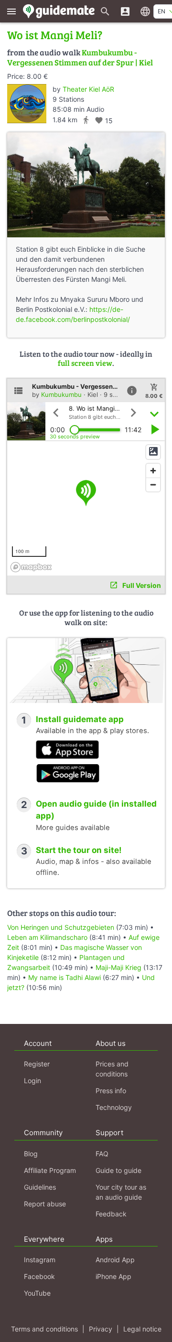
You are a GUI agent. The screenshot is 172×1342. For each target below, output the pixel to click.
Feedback (111, 1214)
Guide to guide (118, 1170)
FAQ (102, 1154)
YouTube (37, 1293)
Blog (31, 1154)
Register (37, 1064)
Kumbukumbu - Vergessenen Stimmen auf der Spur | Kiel (80, 57)
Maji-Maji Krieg (118, 967)
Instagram (39, 1260)
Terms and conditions (44, 1329)
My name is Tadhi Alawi (64, 977)
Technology (114, 1107)
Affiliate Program (50, 1170)
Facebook (39, 1276)
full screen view (85, 363)
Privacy (100, 1329)
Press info (111, 1090)
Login (32, 1080)
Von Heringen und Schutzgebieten (60, 927)
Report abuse (45, 1204)
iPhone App (113, 1276)
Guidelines (40, 1187)
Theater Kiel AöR (88, 89)
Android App (115, 1260)
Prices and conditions (112, 1069)
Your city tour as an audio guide (121, 1192)
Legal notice (142, 1329)
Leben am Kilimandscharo (47, 937)
